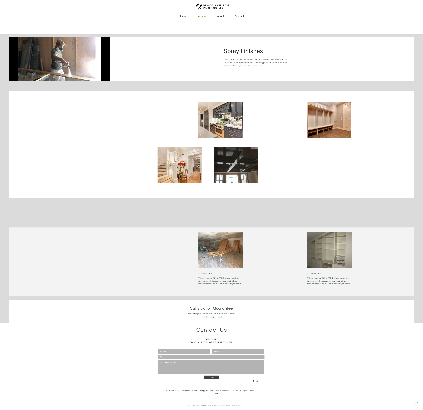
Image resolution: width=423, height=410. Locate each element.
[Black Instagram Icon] (257, 381)
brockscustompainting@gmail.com (200, 390)
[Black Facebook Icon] (254, 381)
